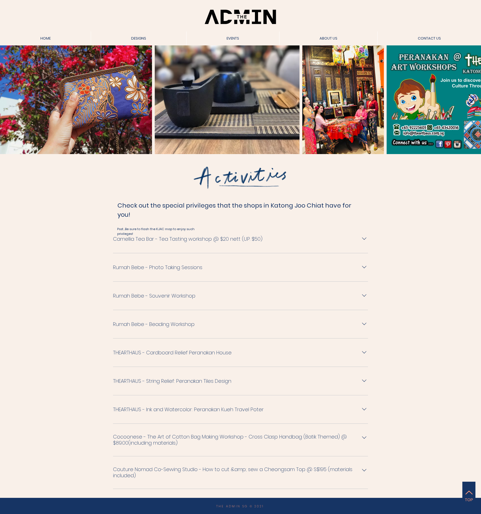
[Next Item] (471, 99)
